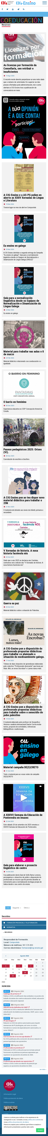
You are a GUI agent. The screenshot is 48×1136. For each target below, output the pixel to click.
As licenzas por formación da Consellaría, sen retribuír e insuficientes (19, 68)
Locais (6, 1114)
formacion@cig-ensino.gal (32, 948)
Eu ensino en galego (14, 245)
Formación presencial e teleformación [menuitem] (22, 923)
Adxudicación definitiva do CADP (15, 1007)
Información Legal (10, 1094)
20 (25, 972)
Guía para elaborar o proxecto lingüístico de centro (20, 867)
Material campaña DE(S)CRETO (20, 767)
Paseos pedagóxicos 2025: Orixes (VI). (22, 451)
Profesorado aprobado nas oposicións (17, 1061)
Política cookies (9, 1102)
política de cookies (34, 1120)
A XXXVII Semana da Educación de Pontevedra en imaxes (22, 816)
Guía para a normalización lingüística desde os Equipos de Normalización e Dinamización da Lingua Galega (22, 302)
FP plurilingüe (8, 1021)
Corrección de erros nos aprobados (16, 1036)
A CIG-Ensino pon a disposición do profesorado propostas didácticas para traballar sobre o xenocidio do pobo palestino (23, 711)
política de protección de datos (18, 1122)
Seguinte (16, 908)
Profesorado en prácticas (13, 1048)
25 (13, 976)
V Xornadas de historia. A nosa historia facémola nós (20, 552)
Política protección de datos (13, 1098)
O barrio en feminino (14, 402)
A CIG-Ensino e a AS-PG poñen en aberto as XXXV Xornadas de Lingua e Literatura (23, 197)
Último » (27, 908)
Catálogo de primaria (11, 994)
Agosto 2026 (24, 956)
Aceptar (40, 1130)
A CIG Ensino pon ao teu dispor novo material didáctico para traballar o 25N (23, 500)
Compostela (14, 942)
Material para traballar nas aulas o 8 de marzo (23, 353)
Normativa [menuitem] (11, 927)
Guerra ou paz (11, 603)
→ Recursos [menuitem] (7, 932)
